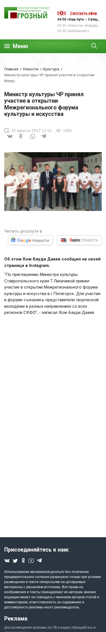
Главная (11, 69)
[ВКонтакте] (10, 139)
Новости (30, 69)
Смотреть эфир (83, 13)
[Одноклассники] (21, 139)
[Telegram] (44, 139)
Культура (51, 69)
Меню (20, 46)
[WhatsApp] (32, 139)
